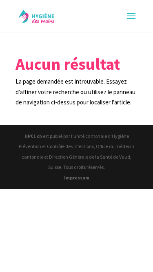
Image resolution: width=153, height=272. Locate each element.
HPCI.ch (33, 136)
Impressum (76, 178)
